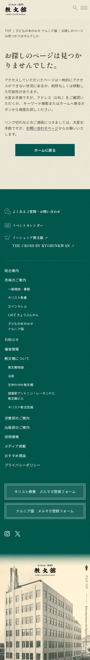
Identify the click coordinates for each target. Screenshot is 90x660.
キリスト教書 (17, 297)
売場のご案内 (15, 279)
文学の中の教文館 (20, 385)
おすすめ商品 (15, 455)
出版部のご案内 (17, 427)
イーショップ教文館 (27, 237)
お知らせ (12, 339)
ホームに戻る (45, 150)
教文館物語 (16, 367)
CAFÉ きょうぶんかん (23, 315)
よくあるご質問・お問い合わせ (36, 211)
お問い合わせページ (42, 128)
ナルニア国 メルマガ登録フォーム (45, 510)
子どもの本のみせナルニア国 (20, 326)
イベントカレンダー (27, 225)
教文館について (17, 358)
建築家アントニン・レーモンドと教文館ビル (31, 396)
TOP (8, 30)
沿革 (11, 376)
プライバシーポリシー (23, 465)
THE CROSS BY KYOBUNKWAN (41, 245)
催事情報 (12, 349)
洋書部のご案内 (17, 418)
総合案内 (12, 270)
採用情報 (12, 436)
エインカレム (17, 306)
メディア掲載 (15, 446)
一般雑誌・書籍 (19, 289)
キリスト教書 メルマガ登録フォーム (45, 491)
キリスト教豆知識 (20, 407)
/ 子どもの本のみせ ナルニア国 (34, 30)
